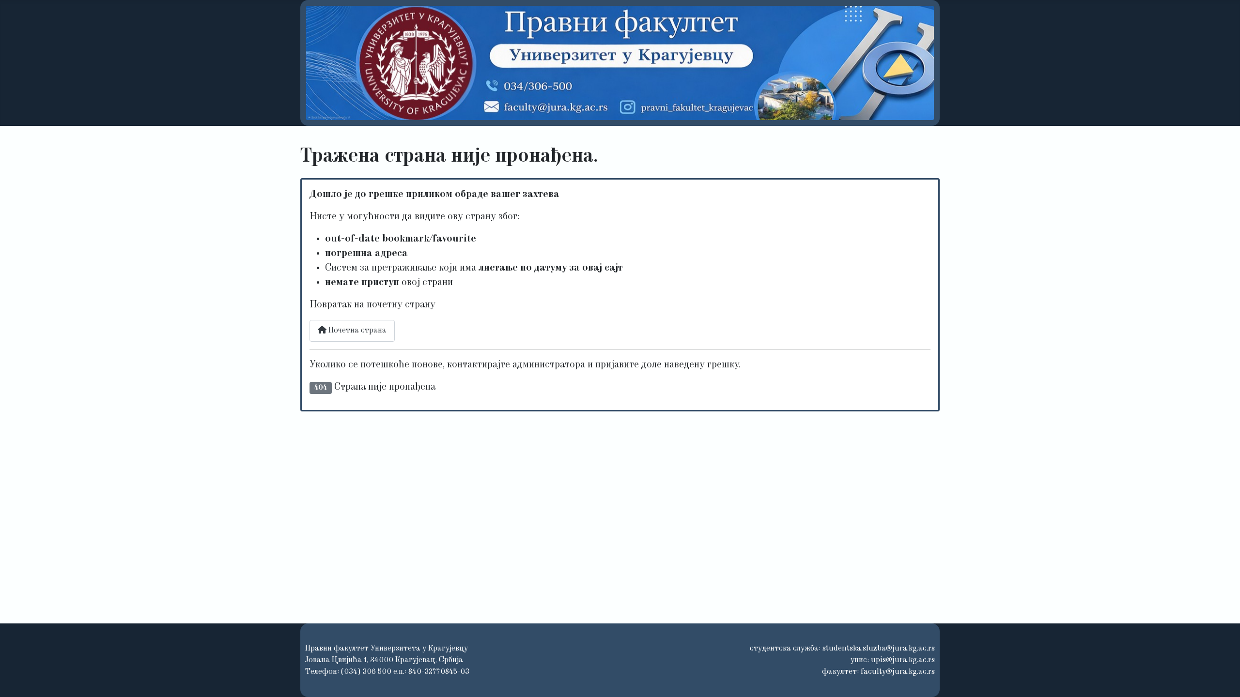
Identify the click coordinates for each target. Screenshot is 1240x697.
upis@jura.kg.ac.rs (903, 660)
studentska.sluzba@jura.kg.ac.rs (878, 648)
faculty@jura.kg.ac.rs (898, 672)
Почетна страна (356, 330)
